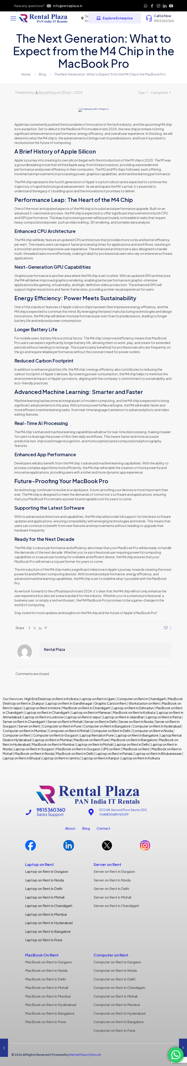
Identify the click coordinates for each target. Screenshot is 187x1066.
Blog (42, 74)
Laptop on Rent (39, 864)
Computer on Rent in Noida (152, 731)
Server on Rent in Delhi (100, 721)
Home (26, 74)
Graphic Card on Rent (110, 703)
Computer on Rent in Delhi (110, 731)
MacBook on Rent (136, 749)
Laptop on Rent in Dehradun (133, 708)
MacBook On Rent (42, 955)
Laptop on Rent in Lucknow (43, 717)
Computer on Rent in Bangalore (106, 726)
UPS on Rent (111, 749)
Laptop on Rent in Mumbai (52, 740)
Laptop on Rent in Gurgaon (34, 749)
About (70, 828)
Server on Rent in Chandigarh (24, 721)
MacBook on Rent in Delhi (75, 753)
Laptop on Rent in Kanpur (100, 758)
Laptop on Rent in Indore (42, 708)
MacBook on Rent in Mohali (46, 987)
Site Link (95, 1054)
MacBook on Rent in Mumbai (53, 744)
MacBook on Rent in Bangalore (134, 740)
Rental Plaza (48, 92)
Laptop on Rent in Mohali (94, 744)
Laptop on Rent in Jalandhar (123, 717)
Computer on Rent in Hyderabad (156, 726)
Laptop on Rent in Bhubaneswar (158, 753)
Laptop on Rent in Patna (163, 717)
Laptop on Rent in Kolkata (140, 758)
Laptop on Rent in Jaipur (83, 717)
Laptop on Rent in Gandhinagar (69, 703)
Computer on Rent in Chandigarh (141, 699)
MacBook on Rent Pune (91, 740)
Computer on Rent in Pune (61, 726)
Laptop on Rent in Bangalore (137, 735)
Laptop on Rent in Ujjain (98, 699)
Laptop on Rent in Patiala (114, 753)
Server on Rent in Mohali (64, 721)
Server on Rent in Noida (136, 721)
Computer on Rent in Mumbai (24, 731)
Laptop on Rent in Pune (43, 940)
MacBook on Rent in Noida (34, 753)
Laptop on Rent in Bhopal (21, 758)
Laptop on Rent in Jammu (61, 758)
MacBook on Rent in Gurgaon (78, 749)
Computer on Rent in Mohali (68, 731)
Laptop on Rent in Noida (44, 880)
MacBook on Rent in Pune (45, 1021)
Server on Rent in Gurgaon (114, 871)
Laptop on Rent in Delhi (131, 744)
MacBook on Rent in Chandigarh (86, 708)
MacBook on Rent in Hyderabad (50, 1004)
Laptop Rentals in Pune (97, 735)
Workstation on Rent (144, 703)
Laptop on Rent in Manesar (91, 712)
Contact (103, 828)
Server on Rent (29, 726)
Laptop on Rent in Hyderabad (49, 922)
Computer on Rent (17, 735)
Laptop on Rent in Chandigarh (47, 712)
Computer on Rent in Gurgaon (55, 735)
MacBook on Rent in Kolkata (134, 712)
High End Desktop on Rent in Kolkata (51, 699)
